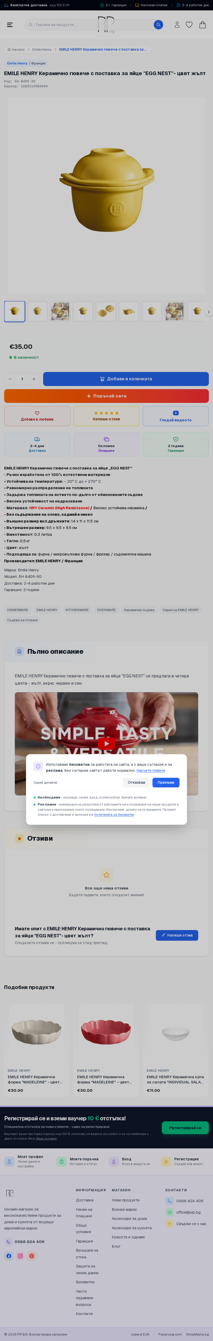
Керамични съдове (139, 610)
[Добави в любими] (62, 1006)
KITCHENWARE (77, 610)
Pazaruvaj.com (170, 1334)
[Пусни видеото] (106, 743)
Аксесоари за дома (129, 1218)
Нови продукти (125, 1200)
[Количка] (202, 24)
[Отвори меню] (10, 24)
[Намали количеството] (10, 379)
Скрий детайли (45, 782)
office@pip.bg (188, 1212)
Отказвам (136, 782)
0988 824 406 (189, 1200)
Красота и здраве (128, 1236)
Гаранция (84, 1241)
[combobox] (94, 24)
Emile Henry (26, 63)
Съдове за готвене (22, 620)
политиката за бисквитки (114, 815)
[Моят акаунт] (177, 24)
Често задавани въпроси (84, 1298)
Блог (116, 1246)
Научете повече (151, 770)
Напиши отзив (180, 935)
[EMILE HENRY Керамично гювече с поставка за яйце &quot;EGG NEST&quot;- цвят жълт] (151, 311)
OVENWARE (106, 610)
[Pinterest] (31, 1256)
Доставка (85, 1200)
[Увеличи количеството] (34, 379)
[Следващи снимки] (209, 312)
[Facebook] (9, 1256)
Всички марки (124, 1209)
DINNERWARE (17, 610)
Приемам (166, 782)
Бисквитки (85, 1281)
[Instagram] (20, 1256)
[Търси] (158, 24)
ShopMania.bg (197, 1334)
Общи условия (46, 1138)
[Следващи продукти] (208, 1049)
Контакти (84, 1313)
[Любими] (189, 24)
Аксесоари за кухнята (132, 1227)
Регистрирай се (185, 1127)
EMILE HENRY (47, 610)
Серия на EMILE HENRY (181, 610)
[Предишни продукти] (5, 1049)
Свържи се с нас (191, 1223)
